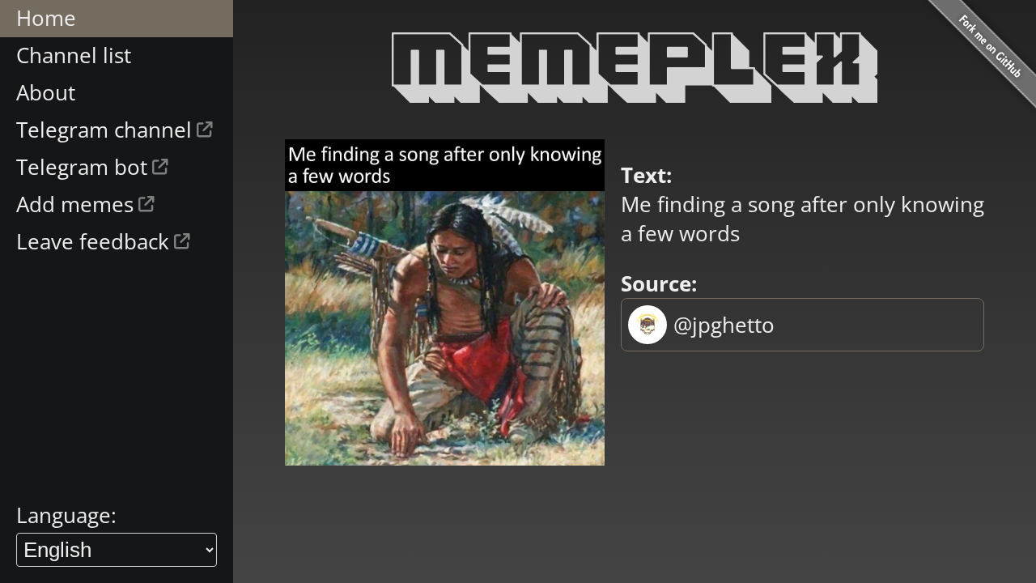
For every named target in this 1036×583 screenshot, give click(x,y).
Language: (66, 515)
